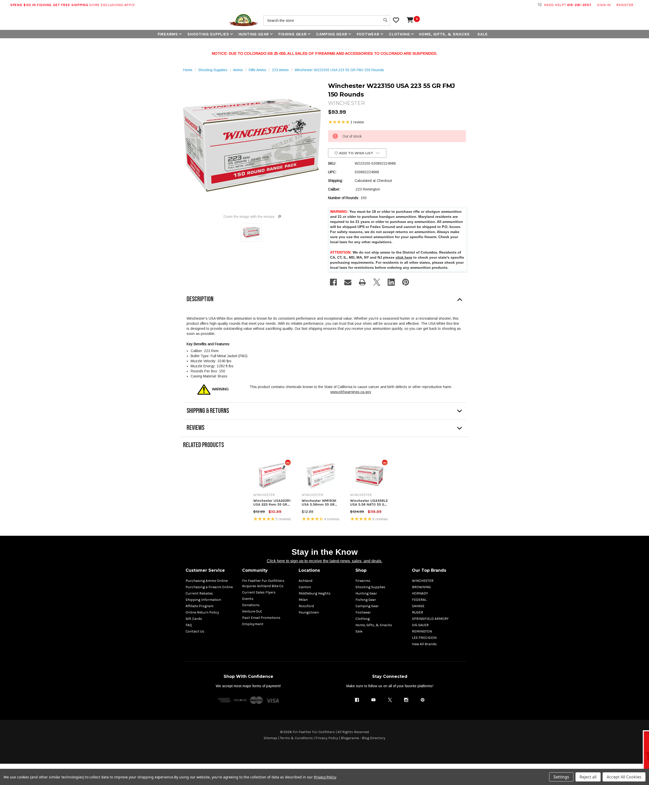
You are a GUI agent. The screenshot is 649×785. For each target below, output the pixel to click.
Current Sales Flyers (259, 592)
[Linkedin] (391, 282)
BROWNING (421, 587)
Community (255, 570)
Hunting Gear (254, 34)
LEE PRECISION (424, 638)
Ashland (305, 581)
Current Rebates (199, 593)
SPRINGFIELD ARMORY (430, 619)
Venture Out (252, 611)
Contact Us (195, 631)
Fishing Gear (292, 34)
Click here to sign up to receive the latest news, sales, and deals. (324, 561)
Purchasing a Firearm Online (209, 587)
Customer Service (205, 570)
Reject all (588, 777)
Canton (305, 587)
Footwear (368, 34)
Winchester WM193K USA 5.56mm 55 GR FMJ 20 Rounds (319, 503)
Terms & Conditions (296, 738)
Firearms (168, 34)
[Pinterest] (405, 282)
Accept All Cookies (624, 777)
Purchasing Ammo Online (207, 581)
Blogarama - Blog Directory (363, 738)
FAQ (189, 625)
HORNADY (420, 593)
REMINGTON (422, 631)
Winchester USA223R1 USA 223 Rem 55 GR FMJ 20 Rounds (272, 503)
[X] (376, 282)
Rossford (306, 606)
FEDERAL (419, 600)
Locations (309, 570)
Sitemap (270, 738)
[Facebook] (333, 282)
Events (248, 599)
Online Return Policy (202, 612)
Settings (561, 777)
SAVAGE (418, 606)
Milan (303, 600)
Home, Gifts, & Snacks (444, 34)
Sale (482, 34)
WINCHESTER (423, 581)
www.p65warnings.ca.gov (350, 392)
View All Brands (424, 644)
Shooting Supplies (208, 34)
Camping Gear (331, 34)
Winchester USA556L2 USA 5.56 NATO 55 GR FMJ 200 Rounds (369, 503)
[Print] (362, 282)
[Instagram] (406, 699)
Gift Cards (194, 619)
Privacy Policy (326, 738)
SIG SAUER (420, 625)
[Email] (347, 282)
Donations (251, 605)
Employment (252, 624)
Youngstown (309, 612)
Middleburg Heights (315, 593)
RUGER (417, 612)
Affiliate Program (199, 606)
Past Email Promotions (261, 618)
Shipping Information (203, 600)
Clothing (399, 34)
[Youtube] (373, 699)
